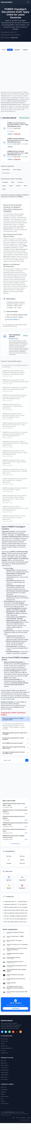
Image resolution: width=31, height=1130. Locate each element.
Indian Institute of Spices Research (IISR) (17, 991)
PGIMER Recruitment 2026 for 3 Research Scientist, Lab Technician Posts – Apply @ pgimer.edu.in (14, 471)
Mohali (13, 182)
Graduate (8, 863)
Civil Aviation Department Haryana (15, 932)
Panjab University (11, 982)
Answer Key (3, 1091)
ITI (9, 859)
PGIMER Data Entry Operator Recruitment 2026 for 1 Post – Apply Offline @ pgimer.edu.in (17, 153)
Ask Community (4, 1103)
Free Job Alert (4, 1079)
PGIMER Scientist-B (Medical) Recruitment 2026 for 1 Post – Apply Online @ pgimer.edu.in (17, 140)
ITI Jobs (3, 1043)
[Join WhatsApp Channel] (9, 1031)
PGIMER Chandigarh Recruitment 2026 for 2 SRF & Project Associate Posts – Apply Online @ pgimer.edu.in (15, 424)
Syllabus (3, 1094)
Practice (3, 1101)
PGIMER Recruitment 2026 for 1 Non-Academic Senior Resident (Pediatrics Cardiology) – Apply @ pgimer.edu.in (13, 372)
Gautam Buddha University (13, 957)
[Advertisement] (15, 70)
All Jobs (10, 49)
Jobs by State (4, 1067)
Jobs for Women (5, 1074)
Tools (2, 1098)
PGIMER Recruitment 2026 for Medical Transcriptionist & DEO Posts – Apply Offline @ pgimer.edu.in (15, 443)
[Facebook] (2, 1031)
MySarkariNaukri (6, 2)
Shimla (25, 185)
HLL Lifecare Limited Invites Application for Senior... (14, 830)
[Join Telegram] (6, 1031)
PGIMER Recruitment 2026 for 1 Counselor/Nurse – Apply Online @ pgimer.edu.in (12, 406)
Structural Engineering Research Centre (17, 965)
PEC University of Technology (14, 940)
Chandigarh (5, 182)
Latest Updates (4, 1072)
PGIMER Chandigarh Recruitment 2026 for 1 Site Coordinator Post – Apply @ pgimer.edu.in (15, 480)
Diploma (22, 859)
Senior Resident (17, 169)
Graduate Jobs (4, 1052)
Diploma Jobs (4, 1045)
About (13, 1117)
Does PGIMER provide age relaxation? (12, 743)
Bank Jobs (3, 1060)
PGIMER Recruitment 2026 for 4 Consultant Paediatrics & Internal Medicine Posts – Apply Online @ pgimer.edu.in (15, 434)
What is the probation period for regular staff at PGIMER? (14, 733)
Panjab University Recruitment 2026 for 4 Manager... (14, 817)
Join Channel (15, 1008)
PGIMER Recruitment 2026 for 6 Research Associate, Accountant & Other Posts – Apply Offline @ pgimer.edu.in (14, 396)
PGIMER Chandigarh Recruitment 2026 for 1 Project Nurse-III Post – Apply (15, 488)
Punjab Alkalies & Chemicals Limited (16, 978)
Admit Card (3, 1087)
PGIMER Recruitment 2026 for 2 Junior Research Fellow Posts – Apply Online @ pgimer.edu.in (14, 461)
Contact (28, 1117)
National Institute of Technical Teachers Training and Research (17, 949)
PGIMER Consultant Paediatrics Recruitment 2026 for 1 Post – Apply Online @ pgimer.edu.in (17, 124)
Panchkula (20, 182)
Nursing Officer (6, 169)
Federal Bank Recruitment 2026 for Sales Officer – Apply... (14, 804)
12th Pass (22, 856)
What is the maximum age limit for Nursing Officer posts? (13, 747)
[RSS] (20, 1031)
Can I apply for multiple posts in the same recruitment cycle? (13, 752)
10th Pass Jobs (4, 1038)
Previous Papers (5, 1096)
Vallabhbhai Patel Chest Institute (15, 953)
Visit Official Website (12, 319)
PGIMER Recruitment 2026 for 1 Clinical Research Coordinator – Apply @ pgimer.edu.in (13, 517)
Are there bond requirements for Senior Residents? (13, 738)
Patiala (4, 189)
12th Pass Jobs (4, 1041)
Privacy (17, 1117)
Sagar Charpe (14, 338)
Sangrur (4, 185)
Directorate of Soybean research (15, 961)
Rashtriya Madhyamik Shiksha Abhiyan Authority (16, 970)
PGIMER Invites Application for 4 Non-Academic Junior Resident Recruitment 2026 (15, 380)
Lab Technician (6, 173)
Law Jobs (3, 1050)
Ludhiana (18, 185)
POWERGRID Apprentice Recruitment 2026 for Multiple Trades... (15, 823)
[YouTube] (13, 1031)
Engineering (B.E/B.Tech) (7, 1048)
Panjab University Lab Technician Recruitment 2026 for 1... (15, 810)
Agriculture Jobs (5, 1070)
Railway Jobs (4, 1063)
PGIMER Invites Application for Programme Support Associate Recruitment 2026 (14, 388)
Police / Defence (5, 1065)
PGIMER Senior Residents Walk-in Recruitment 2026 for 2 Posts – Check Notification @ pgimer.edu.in (13, 415)
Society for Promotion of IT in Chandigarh (17, 944)
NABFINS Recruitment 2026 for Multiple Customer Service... (13, 836)
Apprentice (17, 49)
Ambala (11, 185)
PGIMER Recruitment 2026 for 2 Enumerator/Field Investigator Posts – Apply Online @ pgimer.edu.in (15, 508)
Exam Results (4, 1089)
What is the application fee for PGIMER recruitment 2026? (12, 719)
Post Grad (22, 863)
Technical (25, 49)
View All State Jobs (15, 843)
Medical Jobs (4, 1077)
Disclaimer (23, 1117)
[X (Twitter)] (17, 1031)
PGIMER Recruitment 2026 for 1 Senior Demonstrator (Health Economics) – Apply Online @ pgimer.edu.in (14, 452)
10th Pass (8, 856)
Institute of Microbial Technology (15, 974)
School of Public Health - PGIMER (15, 936)
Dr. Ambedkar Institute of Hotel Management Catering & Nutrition (15, 987)
